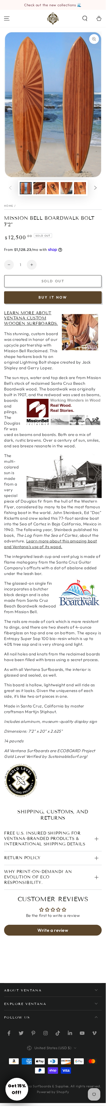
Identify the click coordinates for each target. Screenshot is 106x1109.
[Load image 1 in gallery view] (26, 188)
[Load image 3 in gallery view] (53, 188)
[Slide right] (95, 188)
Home (8, 206)
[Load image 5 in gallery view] (80, 188)
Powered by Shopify (53, 1092)
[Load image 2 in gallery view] (39, 188)
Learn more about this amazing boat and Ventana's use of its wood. (50, 543)
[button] (85, 18)
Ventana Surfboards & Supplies (44, 1086)
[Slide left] (10, 188)
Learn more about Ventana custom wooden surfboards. (31, 318)
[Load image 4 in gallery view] (66, 188)
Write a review (52, 930)
